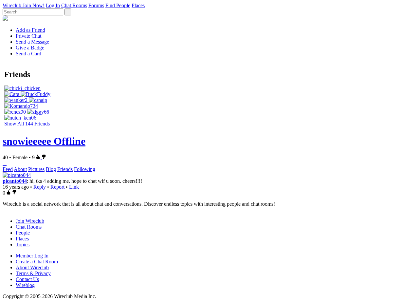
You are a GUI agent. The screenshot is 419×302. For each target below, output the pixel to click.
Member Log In (32, 255)
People (23, 233)
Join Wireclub (30, 221)
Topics (22, 244)
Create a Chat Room (37, 261)
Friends (65, 169)
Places (138, 5)
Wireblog (25, 285)
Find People (117, 5)
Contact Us (27, 279)
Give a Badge (30, 47)
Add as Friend (30, 30)
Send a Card (28, 53)
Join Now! (34, 5)
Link (74, 187)
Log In (53, 5)
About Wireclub (32, 267)
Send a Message (32, 42)
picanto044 (15, 181)
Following (84, 169)
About (20, 169)
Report (57, 187)
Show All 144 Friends (27, 123)
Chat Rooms (74, 5)
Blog (51, 169)
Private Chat (28, 36)
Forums (96, 5)
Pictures (36, 169)
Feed (8, 169)
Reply (39, 187)
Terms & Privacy (33, 273)
